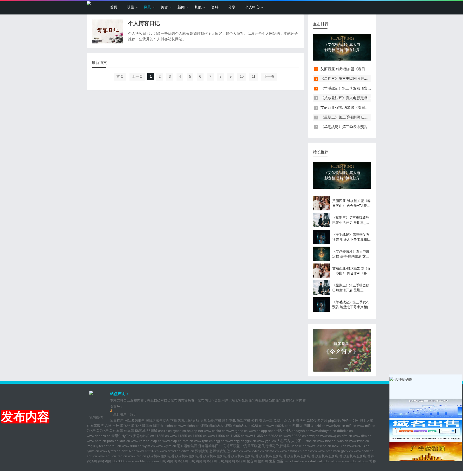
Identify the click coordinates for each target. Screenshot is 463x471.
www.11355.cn (256, 436)
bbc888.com (121, 461)
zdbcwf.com (332, 461)
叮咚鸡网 (166, 461)
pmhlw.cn (310, 451)
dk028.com (257, 426)
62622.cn (275, 436)
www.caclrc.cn (214, 431)
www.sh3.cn (107, 456)
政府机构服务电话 (160, 456)
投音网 (252, 461)
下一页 (269, 76)
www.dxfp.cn (172, 441)
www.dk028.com (278, 426)
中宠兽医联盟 (229, 446)
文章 (203, 421)
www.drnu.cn (132, 446)
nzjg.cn (219, 441)
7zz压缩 (93, 431)
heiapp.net (195, 431)
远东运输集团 (187, 446)
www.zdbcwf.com (355, 461)
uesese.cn (298, 446)
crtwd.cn (187, 451)
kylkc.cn (237, 451)
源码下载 (214, 421)
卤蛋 (272, 461)
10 (242, 76)
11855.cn (162, 436)
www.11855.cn (181, 436)
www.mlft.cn (366, 426)
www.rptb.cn (203, 441)
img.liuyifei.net (98, 446)
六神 (291, 421)
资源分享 (265, 421)
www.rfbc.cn (326, 441)
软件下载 (229, 421)
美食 (164, 7)
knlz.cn (124, 441)
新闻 (181, 7)
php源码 (334, 421)
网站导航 (192, 421)
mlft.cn (351, 426)
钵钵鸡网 (104, 461)
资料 (214, 7)
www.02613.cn (358, 446)
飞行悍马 (268, 446)
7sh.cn (122, 456)
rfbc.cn (311, 441)
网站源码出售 (134, 421)
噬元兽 (147, 426)
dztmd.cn (272, 451)
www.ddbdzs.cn (98, 436)
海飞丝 (301, 421)
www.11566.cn (219, 436)
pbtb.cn (112, 441)
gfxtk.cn (347, 451)
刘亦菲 (118, 431)
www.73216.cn (147, 451)
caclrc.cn (165, 431)
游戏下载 (243, 421)
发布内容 (25, 416)
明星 (130, 7)
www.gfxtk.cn (364, 451)
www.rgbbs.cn (237, 431)
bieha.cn (170, 426)
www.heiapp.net (261, 431)
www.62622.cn (295, 436)
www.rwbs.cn (359, 441)
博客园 (322, 421)
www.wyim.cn (166, 446)
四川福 (297, 426)
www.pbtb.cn (96, 441)
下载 (173, 421)
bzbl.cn (319, 426)
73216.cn (128, 451)
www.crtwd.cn (170, 451)
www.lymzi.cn (110, 451)
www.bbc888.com (145, 461)
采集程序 (116, 421)
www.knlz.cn (140, 441)
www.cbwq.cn (330, 436)
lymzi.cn (93, 451)
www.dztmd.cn (291, 451)
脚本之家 (366, 421)
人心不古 (283, 441)
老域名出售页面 (157, 421)
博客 (372, 461)
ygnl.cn (250, 441)
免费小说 (280, 421)
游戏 (181, 421)
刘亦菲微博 (95, 426)
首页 (113, 7)
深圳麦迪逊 (203, 451)
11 (253, 76)
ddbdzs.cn (345, 431)
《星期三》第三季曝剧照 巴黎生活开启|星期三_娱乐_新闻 (366, 78)
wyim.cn (149, 446)
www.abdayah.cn (323, 431)
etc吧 (278, 431)
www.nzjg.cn (234, 441)
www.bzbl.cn (335, 426)
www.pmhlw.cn (329, 451)
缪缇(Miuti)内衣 (212, 426)
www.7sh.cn (137, 456)
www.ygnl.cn (266, 441)
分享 (231, 7)
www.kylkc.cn (254, 451)
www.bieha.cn (188, 426)
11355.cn (238, 436)
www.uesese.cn (319, 446)
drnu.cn (115, 446)
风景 (147, 7)
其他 (198, 7)
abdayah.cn (300, 431)
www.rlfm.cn (362, 436)
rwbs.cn (342, 441)
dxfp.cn (156, 441)
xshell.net (291, 461)
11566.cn (200, 436)
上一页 (137, 76)
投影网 (263, 461)
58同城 (140, 431)
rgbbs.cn (179, 431)
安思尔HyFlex (121, 436)
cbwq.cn (313, 436)
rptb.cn (188, 441)
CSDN (311, 421)
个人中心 (252, 7)
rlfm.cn (347, 436)
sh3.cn (92, 456)
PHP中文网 (350, 421)
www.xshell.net (311, 461)
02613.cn (339, 446)
